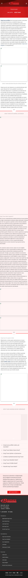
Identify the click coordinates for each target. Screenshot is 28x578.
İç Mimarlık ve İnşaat (18, 575)
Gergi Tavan (11, 575)
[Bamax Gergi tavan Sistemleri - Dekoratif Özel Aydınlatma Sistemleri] (14, 3)
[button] (2, 3)
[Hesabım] (26, 3)
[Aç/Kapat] (2, 445)
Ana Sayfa (10, 12)
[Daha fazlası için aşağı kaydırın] (14, 110)
